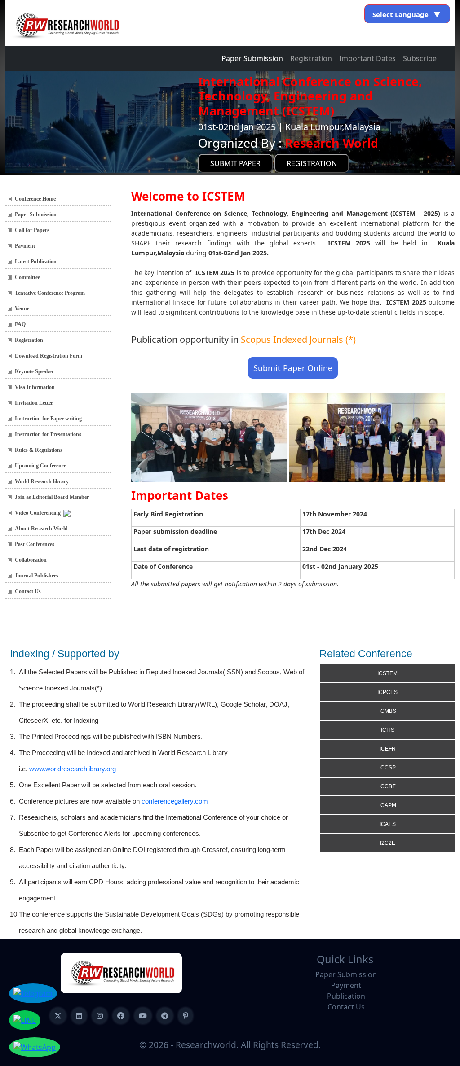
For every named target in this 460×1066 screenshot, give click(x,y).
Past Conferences (34, 544)
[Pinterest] (185, 1016)
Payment (25, 246)
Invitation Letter (34, 403)
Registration (311, 58)
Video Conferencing (39, 513)
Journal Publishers (36, 575)
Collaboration (31, 560)
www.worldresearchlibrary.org (72, 769)
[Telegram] (165, 1016)
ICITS (387, 730)
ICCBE (387, 786)
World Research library (42, 481)
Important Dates (367, 58)
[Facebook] (121, 1016)
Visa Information (35, 387)
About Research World (41, 528)
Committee (27, 277)
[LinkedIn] (79, 1016)
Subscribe (420, 58)
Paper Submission (252, 58)
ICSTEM (387, 673)
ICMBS (387, 711)
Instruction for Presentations (48, 434)
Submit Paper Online (292, 368)
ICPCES (387, 692)
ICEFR (388, 749)
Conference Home (35, 199)
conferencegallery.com (175, 801)
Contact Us (28, 591)
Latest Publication (36, 261)
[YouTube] (142, 1016)
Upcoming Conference (40, 466)
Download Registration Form (48, 356)
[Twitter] (58, 1016)
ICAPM (387, 805)
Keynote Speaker (34, 371)
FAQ (20, 324)
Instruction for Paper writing (48, 418)
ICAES (388, 824)
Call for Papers (32, 230)
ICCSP (387, 768)
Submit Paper (235, 163)
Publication (346, 996)
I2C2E (387, 843)
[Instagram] (99, 1016)
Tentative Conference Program (50, 293)
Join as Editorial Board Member (52, 497)
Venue (22, 309)
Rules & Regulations (38, 450)
